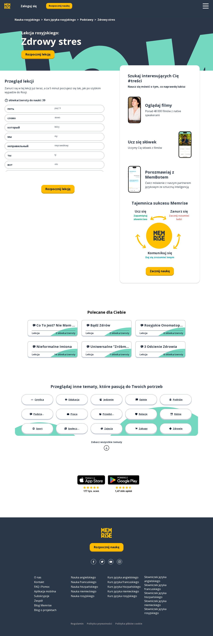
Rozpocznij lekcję (38, 54)
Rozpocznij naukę (59, 5)
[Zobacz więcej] (206, 6)
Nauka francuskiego (83, 582)
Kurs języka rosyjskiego (60, 19)
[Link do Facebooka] (93, 561)
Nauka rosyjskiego (27, 19)
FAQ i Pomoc (42, 587)
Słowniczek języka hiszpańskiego (155, 595)
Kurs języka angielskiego (122, 577)
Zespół (38, 601)
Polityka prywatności (99, 623)
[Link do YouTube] (110, 561)
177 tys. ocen (91, 491)
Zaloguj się (29, 6)
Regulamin (77, 623)
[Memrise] (7, 6)
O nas (37, 577)
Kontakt (39, 582)
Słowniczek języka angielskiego (155, 579)
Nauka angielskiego (83, 577)
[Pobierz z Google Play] (123, 480)
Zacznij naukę (160, 271)
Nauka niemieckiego (83, 591)
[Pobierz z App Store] (91, 480)
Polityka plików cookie (128, 623)
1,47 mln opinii (123, 491)
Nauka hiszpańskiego (84, 587)
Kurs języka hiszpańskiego (124, 587)
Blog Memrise (43, 605)
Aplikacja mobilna (45, 591)
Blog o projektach (45, 610)
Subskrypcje (41, 596)
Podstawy (86, 19)
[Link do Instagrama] (119, 561)
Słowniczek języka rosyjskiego (155, 611)
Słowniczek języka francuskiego (155, 587)
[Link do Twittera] (102, 561)
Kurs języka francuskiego (123, 582)
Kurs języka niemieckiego (123, 591)
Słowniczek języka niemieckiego (155, 603)
